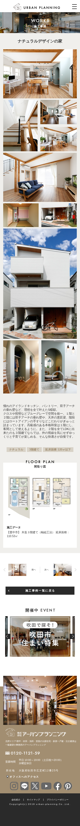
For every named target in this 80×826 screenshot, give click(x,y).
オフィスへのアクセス (24, 776)
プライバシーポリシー (58, 800)
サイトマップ (33, 800)
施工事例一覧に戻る (40, 590)
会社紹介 (16, 800)
